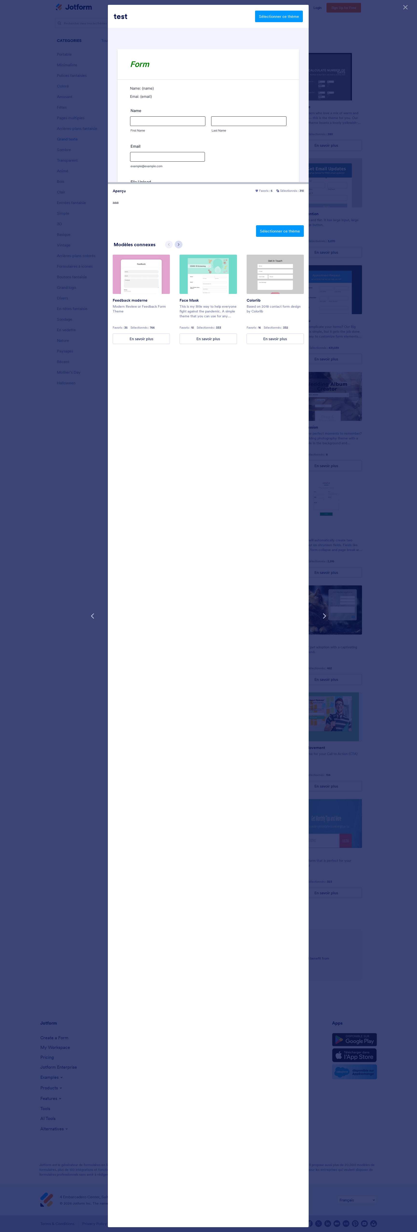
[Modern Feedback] (141, 274)
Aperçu (119, 191)
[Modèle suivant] (324, 616)
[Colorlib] (275, 274)
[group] (141, 299)
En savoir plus (141, 338)
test (120, 16)
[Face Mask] (208, 274)
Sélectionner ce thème (279, 16)
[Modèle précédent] (92, 616)
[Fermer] (405, 7)
